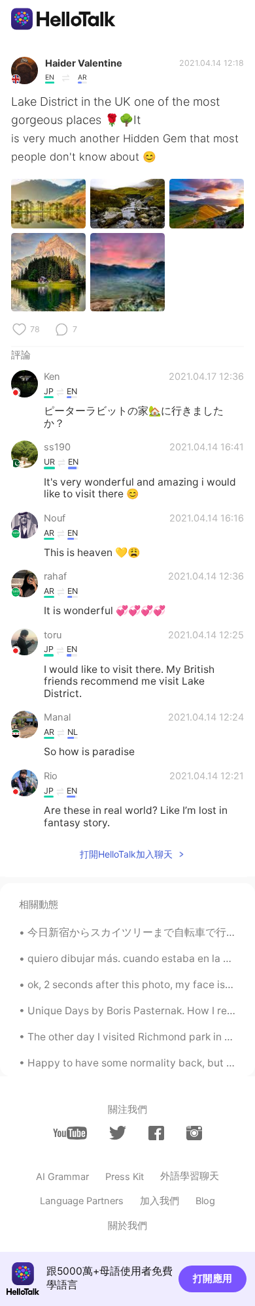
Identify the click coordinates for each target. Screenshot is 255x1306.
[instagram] (194, 1133)
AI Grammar (62, 1177)
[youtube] (70, 1133)
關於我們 (127, 1226)
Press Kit (124, 1177)
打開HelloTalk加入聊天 (126, 854)
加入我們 (159, 1201)
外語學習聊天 (189, 1176)
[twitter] (117, 1133)
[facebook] (156, 1133)
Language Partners (82, 1201)
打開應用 (212, 1278)
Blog (205, 1201)
